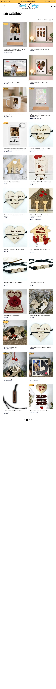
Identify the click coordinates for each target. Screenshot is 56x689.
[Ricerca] (4, 6)
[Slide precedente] (5, 67)
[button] (46, 19)
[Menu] (1, 6)
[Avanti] (31, 420)
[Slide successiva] (25, 67)
